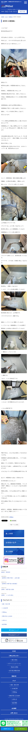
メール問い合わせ (21, 728)
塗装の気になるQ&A (7, 616)
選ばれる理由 (14, 667)
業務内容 (14, 676)
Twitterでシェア (14, 630)
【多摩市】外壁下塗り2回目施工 (9, 583)
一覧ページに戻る (14, 524)
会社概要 (14, 708)
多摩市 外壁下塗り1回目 (7, 588)
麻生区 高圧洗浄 (5, 571)
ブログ (6, 16)
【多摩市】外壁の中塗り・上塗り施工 (10, 577)
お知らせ (4, 620)
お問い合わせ (14, 713)
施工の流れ (15, 659)
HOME (2, 16)
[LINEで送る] (13, 520)
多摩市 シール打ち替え (7, 594)
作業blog (11, 16)
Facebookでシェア (14, 635)
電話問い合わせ (7, 728)
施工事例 (4, 624)
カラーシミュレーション (14, 663)
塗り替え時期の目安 (14, 670)
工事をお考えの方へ (14, 655)
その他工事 (5, 608)
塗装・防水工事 (6, 604)
